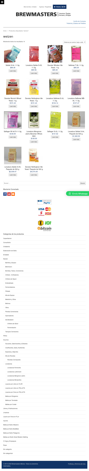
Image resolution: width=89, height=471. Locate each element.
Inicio (5, 31)
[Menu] (2, 2)
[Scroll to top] (85, 468)
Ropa (5, 445)
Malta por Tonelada (11, 400)
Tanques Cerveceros (11, 332)
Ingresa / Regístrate (45, 7)
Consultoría (7, 242)
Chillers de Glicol (12, 323)
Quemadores (9, 316)
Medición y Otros (10, 299)
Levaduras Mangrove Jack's (16, 376)
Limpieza (6, 412)
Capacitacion (7, 238)
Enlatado (6, 255)
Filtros (5, 336)
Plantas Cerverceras (11, 311)
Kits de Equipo (9, 295)
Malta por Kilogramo (11, 396)
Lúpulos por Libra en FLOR (13, 384)
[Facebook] (5, 194)
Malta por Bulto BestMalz (11, 429)
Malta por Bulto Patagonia (11, 433)
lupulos (5, 421)
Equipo (5, 259)
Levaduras (8, 364)
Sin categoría (7, 449)
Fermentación (11, 327)
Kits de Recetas (10, 356)
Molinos (7, 303)
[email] (13, 194)
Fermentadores (10, 287)
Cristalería (6, 246)
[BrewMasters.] (44, 14)
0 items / (60, 7)
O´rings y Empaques (9, 441)
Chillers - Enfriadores (12, 275)
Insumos (6, 340)
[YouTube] (9, 194)
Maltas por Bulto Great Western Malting (15, 437)
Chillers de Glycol (10, 279)
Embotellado (9, 283)
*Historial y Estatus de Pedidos (76, 23)
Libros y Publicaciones (10, 408)
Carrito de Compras (79, 21)
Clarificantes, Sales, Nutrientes (15, 348)
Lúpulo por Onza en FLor (11, 417)
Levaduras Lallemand (14, 372)
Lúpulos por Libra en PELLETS (15, 388)
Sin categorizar (8, 453)
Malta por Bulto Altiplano (11, 425)
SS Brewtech (9, 320)
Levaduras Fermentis (14, 368)
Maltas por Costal (10, 404)
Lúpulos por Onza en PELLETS (15, 392)
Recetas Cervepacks (14, 360)
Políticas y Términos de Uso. (77, 464)
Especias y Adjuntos (11, 352)
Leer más (13, 71)
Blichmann (8, 267)
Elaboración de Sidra (10, 251)
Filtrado (7, 291)
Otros (7, 307)
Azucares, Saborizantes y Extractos (16, 344)
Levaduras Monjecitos (14, 380)
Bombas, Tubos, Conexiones (14, 271)
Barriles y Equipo (10, 263)
